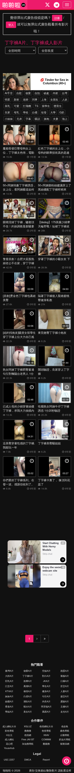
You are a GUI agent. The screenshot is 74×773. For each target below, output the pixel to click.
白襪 (34, 112)
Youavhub (9, 748)
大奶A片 (9, 675)
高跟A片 (46, 711)
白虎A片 (28, 696)
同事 (34, 99)
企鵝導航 (64, 735)
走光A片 (65, 711)
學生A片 (46, 686)
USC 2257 (9, 759)
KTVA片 (9, 691)
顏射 (16, 99)
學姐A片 (9, 711)
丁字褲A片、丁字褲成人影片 (33, 42)
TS (36, 106)
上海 (43, 99)
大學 (53, 112)
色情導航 (46, 730)
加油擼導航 (27, 743)
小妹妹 (9, 119)
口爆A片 (65, 680)
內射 (55, 93)
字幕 (28, 119)
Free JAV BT (27, 739)
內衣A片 (46, 701)
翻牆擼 (46, 743)
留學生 (46, 106)
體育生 (58, 106)
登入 (11, 25)
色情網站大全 (46, 726)
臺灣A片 (9, 670)
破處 (46, 93)
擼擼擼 (27, 730)
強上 (64, 119)
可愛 (16, 106)
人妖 (64, 99)
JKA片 (46, 680)
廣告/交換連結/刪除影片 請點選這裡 (50, 770)
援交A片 (65, 696)
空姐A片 (46, 670)
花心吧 (9, 743)
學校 (25, 112)
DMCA (27, 759)
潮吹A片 (28, 701)
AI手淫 (9, 93)
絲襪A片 (9, 701)
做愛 (28, 93)
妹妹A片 (9, 696)
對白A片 (46, 675)
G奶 (61, 112)
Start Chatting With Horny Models (51, 546)
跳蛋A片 (65, 670)
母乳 (16, 112)
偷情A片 (28, 691)
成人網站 (9, 739)
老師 (25, 99)
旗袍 (46, 119)
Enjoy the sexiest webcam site (53, 569)
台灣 (64, 93)
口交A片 (9, 686)
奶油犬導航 (64, 739)
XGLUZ (27, 726)
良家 (7, 112)
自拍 (37, 93)
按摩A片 (28, 680)
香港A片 (9, 706)
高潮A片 (28, 686)
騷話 (37, 119)
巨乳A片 (9, 680)
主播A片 (65, 706)
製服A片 (65, 675)
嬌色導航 (64, 730)
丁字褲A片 (27, 675)
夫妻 (55, 119)
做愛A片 (28, 670)
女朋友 (54, 99)
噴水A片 (28, 706)
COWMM (46, 739)
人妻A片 (65, 691)
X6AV (46, 735)
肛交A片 (65, 686)
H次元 (9, 735)
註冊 (57, 18)
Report (46, 759)
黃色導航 (9, 730)
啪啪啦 (7, 770)
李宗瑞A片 (46, 706)
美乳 (7, 106)
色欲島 (64, 726)
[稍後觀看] (66, 760)
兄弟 (19, 119)
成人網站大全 (9, 726)
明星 (7, 99)
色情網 (27, 735)
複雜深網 (64, 743)
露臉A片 (65, 701)
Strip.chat (47, 554)
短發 (43, 112)
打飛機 (27, 106)
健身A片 (46, 691)
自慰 (19, 93)
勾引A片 (46, 696)
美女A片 (28, 711)
